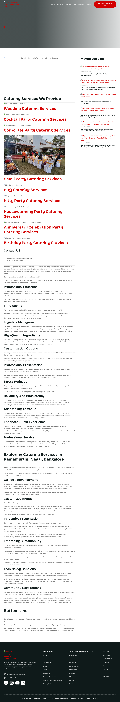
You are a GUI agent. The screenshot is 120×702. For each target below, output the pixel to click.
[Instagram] (11, 683)
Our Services (78, 4)
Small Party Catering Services (33, 179)
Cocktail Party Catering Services (35, 119)
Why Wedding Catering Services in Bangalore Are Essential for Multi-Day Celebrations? (96, 130)
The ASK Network (91, 698)
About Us (60, 4)
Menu (68, 4)
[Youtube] (17, 683)
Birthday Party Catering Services (36, 242)
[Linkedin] (23, 683)
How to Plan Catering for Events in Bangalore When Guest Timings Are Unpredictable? (97, 88)
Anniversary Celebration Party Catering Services (33, 229)
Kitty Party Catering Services (32, 200)
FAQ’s (89, 4)
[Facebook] (6, 683)
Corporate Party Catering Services (37, 130)
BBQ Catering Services (25, 189)
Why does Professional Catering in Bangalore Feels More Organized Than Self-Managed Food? (97, 146)
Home (53, 4)
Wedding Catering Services (30, 108)
